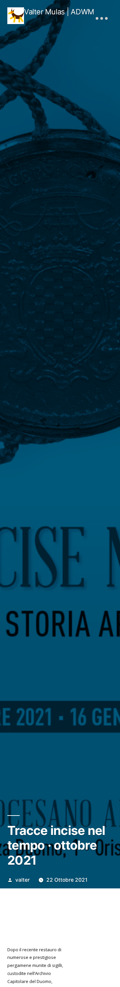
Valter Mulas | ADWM (59, 11)
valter (22, 880)
